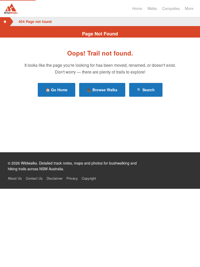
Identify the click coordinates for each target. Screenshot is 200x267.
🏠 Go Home (56, 89)
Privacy (72, 178)
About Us (15, 178)
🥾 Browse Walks (102, 89)
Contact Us (34, 178)
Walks (152, 8)
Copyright (89, 178)
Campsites (171, 8)
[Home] (5, 21)
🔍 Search (146, 89)
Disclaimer (55, 178)
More (189, 8)
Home (137, 8)
